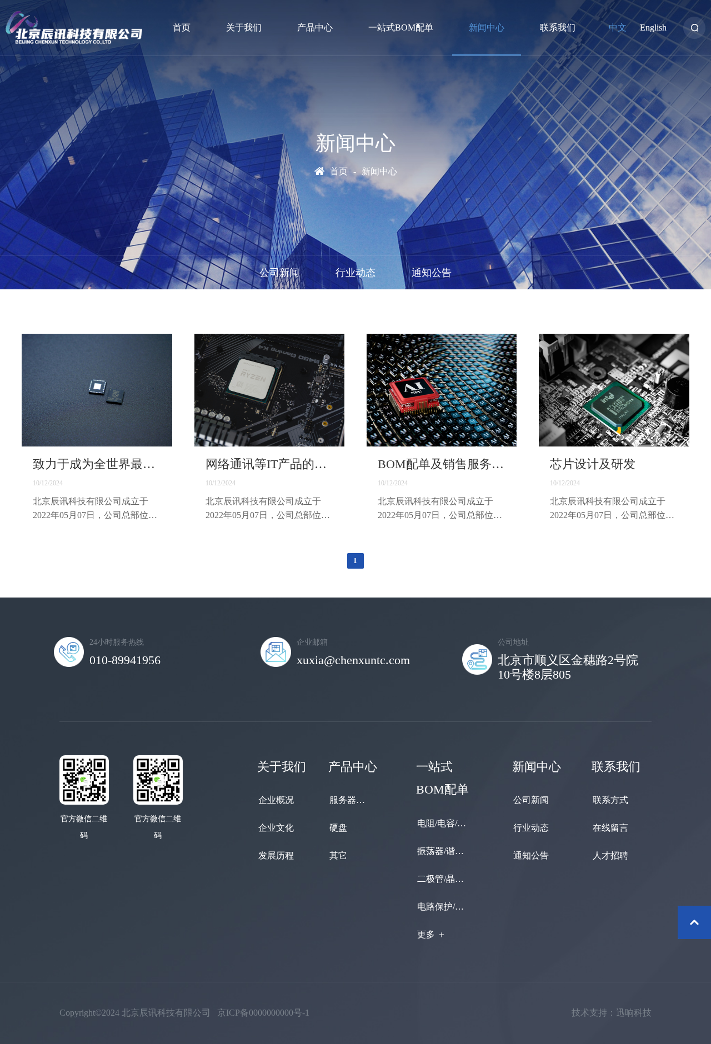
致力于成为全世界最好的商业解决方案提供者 (97, 464)
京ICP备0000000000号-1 (263, 1012)
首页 (339, 171)
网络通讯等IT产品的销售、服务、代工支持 (269, 464)
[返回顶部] (694, 922)
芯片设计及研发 (592, 464)
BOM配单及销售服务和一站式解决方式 (441, 464)
